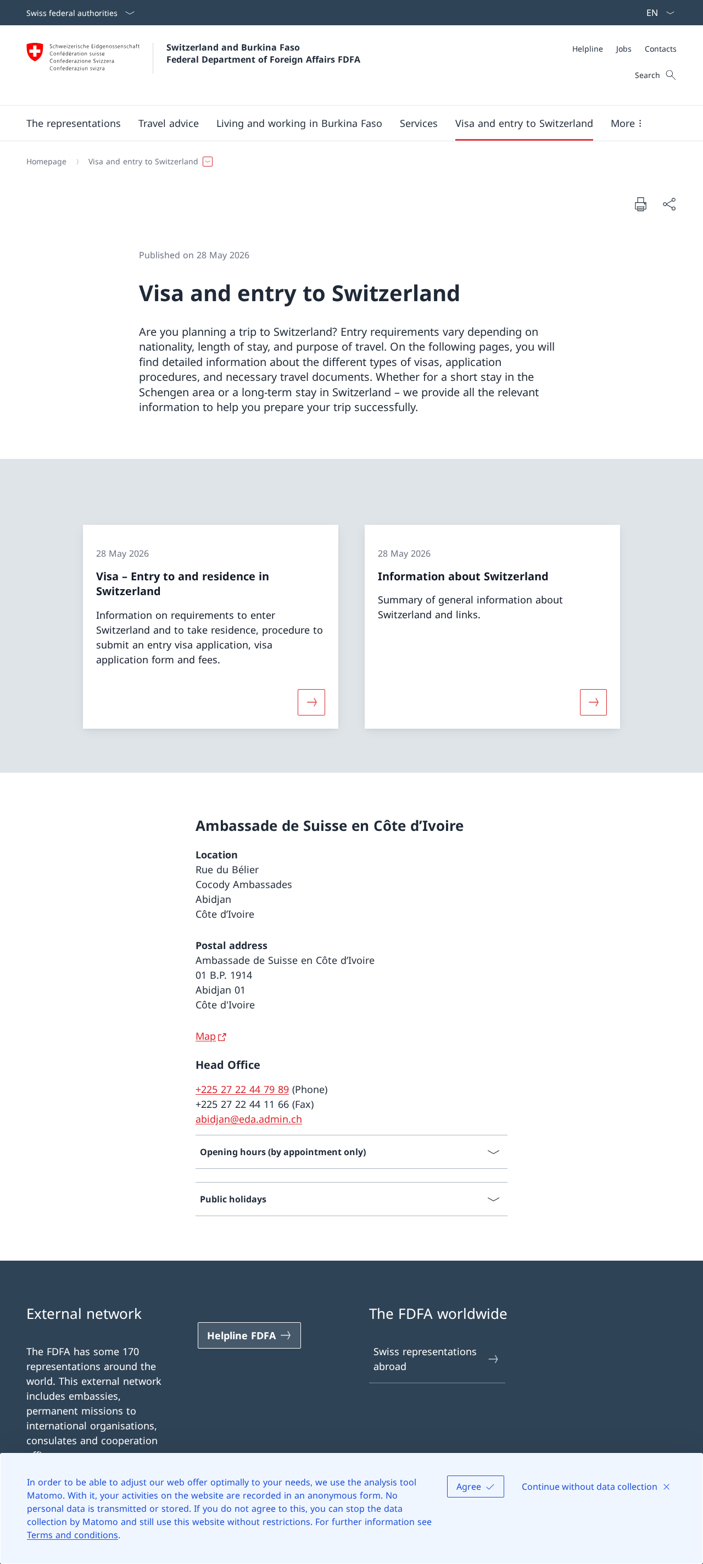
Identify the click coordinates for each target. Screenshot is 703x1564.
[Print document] (640, 204)
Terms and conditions (72, 1535)
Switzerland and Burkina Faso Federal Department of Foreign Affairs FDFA (263, 53)
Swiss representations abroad (425, 1359)
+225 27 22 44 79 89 (242, 1089)
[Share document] (669, 204)
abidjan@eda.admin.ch (249, 1118)
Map (206, 1035)
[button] (74, 123)
